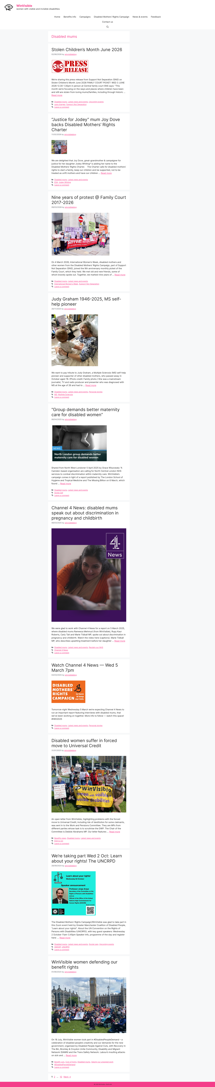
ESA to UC (58, 841)
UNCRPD (65, 947)
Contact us (107, 22)
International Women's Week (66, 284)
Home (57, 17)
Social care (93, 944)
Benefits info (70, 17)
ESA (56, 182)
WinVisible (24, 6)
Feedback (156, 17)
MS (55, 394)
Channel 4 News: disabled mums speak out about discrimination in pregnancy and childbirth (85, 513)
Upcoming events (96, 102)
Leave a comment (61, 107)
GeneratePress (116, 1084)
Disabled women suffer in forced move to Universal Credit (84, 743)
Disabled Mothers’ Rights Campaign (111, 17)
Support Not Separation (76, 104)
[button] (107, 26)
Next (67, 1077)
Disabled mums (60, 102)
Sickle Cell (58, 493)
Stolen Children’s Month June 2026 (86, 49)
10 (61, 1077)
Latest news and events (78, 102)
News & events (140, 17)
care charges (59, 104)
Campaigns (85, 17)
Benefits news (60, 838)
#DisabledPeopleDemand (64, 1064)
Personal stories (95, 392)
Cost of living (71, 1062)
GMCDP (57, 947)
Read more (56, 95)
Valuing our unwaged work (102, 1062)
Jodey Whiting (65, 182)
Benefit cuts (59, 1062)
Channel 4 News (61, 650)
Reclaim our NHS (96, 647)
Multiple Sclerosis (65, 394)
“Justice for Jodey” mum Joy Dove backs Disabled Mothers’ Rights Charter (85, 124)
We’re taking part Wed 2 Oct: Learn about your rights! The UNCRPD (86, 858)
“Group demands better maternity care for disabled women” (85, 412)
